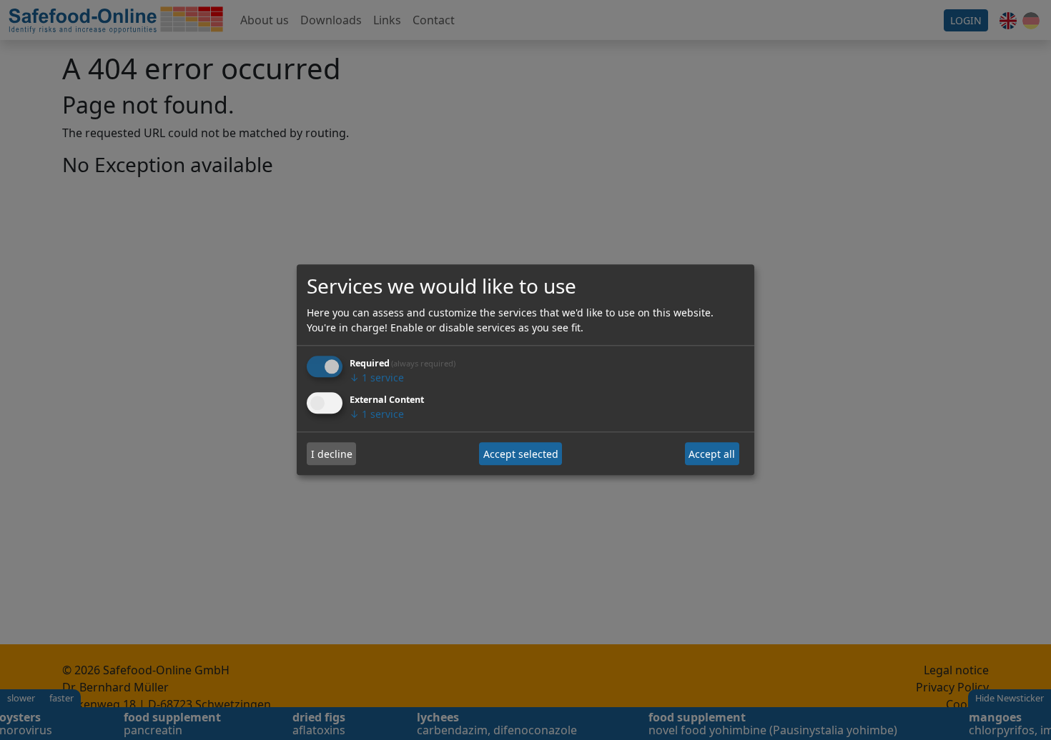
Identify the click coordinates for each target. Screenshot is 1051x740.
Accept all (712, 454)
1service (377, 378)
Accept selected (520, 454)
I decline (331, 454)
